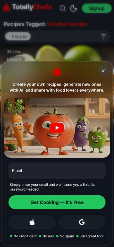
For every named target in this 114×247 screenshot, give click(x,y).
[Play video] (57, 128)
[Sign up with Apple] (32, 222)
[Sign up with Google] (82, 222)
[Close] (103, 71)
